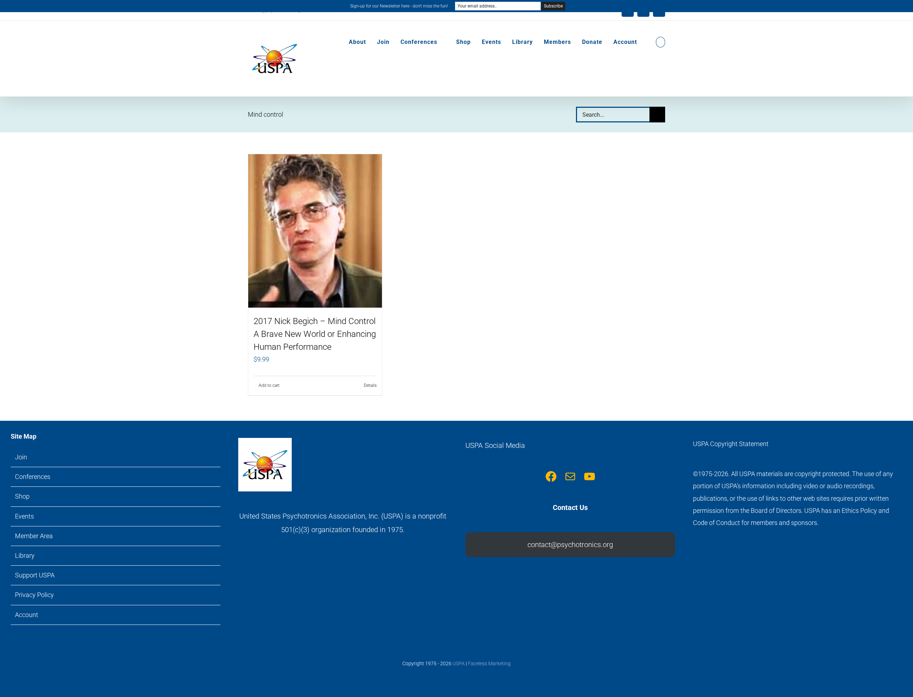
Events (24, 516)
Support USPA (35, 575)
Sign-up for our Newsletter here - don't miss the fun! (399, 6)
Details (370, 385)
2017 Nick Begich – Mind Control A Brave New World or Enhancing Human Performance (315, 334)
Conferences (32, 476)
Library (25, 555)
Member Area (34, 536)
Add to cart (269, 385)
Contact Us (570, 507)
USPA (459, 663)
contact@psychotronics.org (570, 544)
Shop (22, 496)
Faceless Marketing (489, 663)
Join (21, 457)
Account (26, 614)
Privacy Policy (34, 594)
